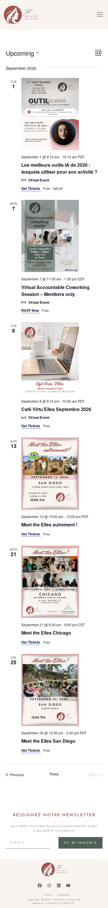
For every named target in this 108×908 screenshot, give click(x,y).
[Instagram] (49, 885)
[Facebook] (40, 885)
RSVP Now (30, 310)
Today (54, 774)
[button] (99, 15)
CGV (48, 894)
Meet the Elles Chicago (46, 632)
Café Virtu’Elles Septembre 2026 (56, 409)
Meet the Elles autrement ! (49, 524)
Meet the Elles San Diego (48, 741)
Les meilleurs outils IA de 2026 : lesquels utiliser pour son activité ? (59, 168)
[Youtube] (68, 885)
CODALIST (68, 903)
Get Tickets (31, 188)
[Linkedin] (59, 885)
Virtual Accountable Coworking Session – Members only (55, 290)
